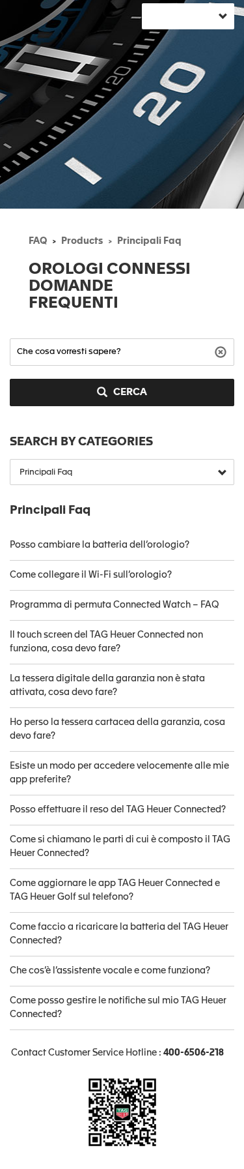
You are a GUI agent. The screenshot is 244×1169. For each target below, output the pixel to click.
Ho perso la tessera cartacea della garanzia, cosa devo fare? (117, 729)
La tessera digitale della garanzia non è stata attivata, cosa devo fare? (107, 685)
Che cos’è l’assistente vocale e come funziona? (110, 970)
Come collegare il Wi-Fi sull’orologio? (91, 575)
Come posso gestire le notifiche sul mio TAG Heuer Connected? (118, 1007)
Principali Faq (149, 241)
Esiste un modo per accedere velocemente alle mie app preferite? (119, 773)
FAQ (38, 241)
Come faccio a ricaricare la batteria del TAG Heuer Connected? (119, 934)
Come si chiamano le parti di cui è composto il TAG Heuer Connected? (120, 846)
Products (82, 241)
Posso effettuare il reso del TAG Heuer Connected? (118, 809)
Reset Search (222, 351)
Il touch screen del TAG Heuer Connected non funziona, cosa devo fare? (106, 641)
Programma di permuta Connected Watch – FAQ (114, 605)
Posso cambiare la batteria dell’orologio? (99, 545)
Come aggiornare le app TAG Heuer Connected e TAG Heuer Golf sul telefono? (115, 890)
